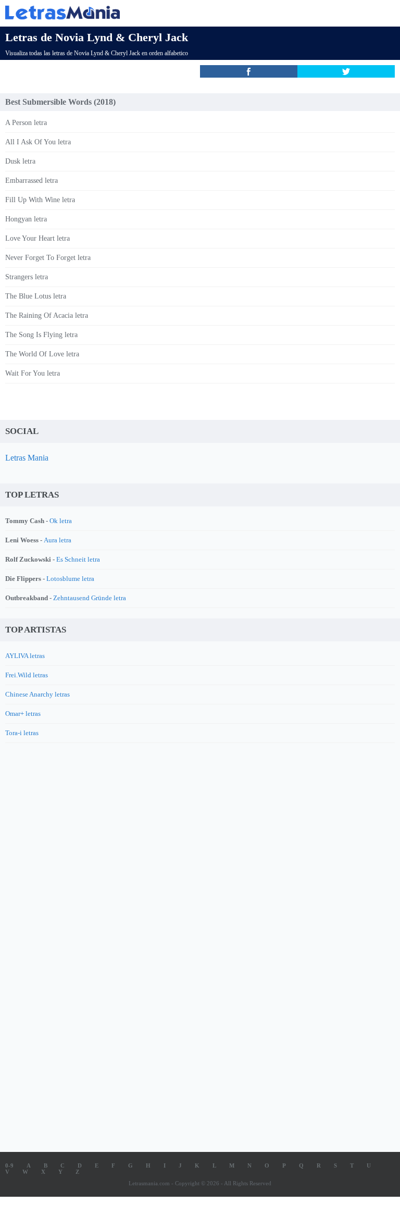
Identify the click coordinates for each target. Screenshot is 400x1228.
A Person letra (26, 123)
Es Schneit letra (78, 559)
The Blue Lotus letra (35, 296)
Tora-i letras (22, 733)
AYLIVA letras (25, 656)
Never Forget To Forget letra (48, 258)
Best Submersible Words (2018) (60, 101)
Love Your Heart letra (37, 238)
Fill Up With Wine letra (40, 200)
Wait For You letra (32, 373)
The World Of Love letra (42, 354)
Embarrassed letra (31, 180)
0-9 (9, 1165)
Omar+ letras (23, 713)
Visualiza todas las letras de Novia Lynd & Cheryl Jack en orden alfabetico (96, 53)
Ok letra (60, 521)
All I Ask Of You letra (38, 142)
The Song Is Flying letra (41, 335)
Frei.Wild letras (26, 675)
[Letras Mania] (184, 12)
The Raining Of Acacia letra (46, 315)
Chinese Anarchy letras (37, 694)
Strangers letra (26, 277)
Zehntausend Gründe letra (89, 598)
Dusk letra (20, 161)
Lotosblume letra (70, 578)
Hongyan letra (26, 219)
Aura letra (57, 540)
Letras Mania (26, 457)
